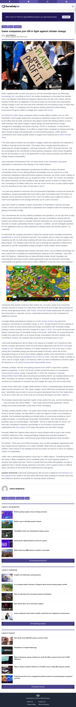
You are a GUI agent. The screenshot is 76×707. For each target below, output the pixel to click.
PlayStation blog (55, 162)
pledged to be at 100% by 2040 (36, 357)
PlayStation (20, 498)
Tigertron (65, 395)
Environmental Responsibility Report (36, 362)
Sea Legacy (20, 427)
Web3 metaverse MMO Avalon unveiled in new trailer (31, 550)
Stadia (48, 311)
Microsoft (12, 498)
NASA (28, 96)
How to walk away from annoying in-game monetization (33, 594)
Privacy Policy (31, 704)
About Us (30, 701)
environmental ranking (10, 373)
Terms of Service (43, 704)
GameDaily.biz (30, 698)
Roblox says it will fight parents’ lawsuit (27, 521)
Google (4, 498)
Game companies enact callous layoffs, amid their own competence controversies (42, 613)
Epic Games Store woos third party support (28, 603)
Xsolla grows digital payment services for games (30, 540)
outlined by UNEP (11, 115)
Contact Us (41, 701)
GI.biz (49, 110)
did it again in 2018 (43, 330)
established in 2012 (10, 237)
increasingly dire (8, 96)
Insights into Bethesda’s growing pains (27, 575)
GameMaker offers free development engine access (31, 531)
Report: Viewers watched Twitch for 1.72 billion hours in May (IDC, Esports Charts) (42, 667)
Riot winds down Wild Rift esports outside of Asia (31, 638)
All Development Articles (38, 560)
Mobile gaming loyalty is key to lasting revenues (30, 512)
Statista (15, 338)
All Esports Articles (38, 687)
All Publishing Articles (38, 624)
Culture (4, 27)
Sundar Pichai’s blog (50, 321)
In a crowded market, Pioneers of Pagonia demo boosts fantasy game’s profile (40, 584)
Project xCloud (36, 311)
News (10, 27)
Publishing (17, 27)
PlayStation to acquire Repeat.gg (25, 647)
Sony (27, 498)
